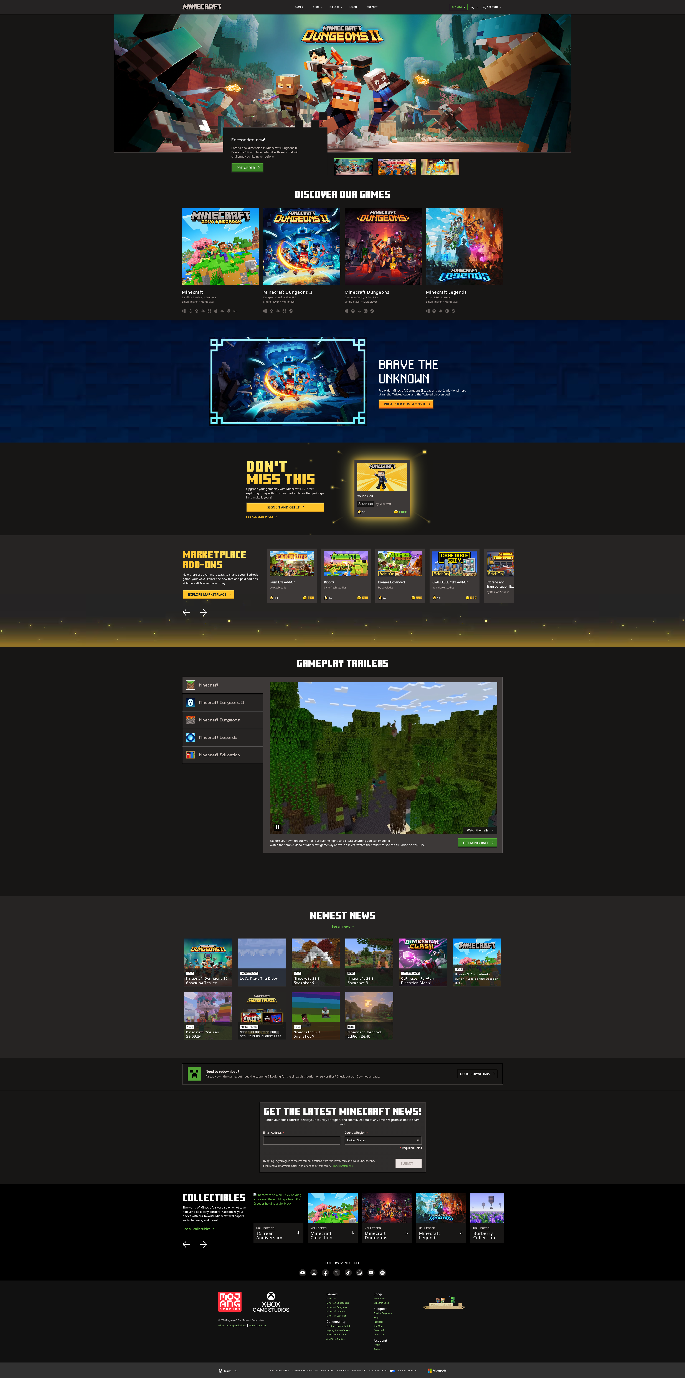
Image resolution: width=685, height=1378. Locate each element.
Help (376, 1317)
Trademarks (343, 1370)
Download (379, 1330)
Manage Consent (257, 1325)
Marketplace (380, 1298)
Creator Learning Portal (338, 1326)
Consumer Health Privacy (305, 1370)
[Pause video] (277, 827)
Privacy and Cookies (279, 1370)
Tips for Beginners (383, 1313)
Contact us (379, 1334)
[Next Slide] (203, 612)
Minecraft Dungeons (336, 1307)
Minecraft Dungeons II (337, 1302)
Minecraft (331, 1298)
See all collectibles (196, 1229)
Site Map (378, 1326)
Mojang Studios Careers (338, 1330)
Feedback (378, 1321)
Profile (377, 1344)
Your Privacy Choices (406, 1370)
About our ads (359, 1370)
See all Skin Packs (260, 516)
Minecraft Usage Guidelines (232, 1325)
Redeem (378, 1349)
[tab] (353, 166)
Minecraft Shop (381, 1302)
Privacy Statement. (342, 1166)
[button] (408, 1163)
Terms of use (327, 1370)
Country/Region (356, 1133)
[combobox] (383, 1140)
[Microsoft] (437, 1370)
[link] (302, 1272)
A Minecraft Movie (335, 1338)
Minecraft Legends (335, 1311)
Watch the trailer (478, 830)
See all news (341, 926)
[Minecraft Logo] (202, 7)
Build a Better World (336, 1334)
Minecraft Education (336, 1315)
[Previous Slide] (186, 612)
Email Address (273, 1133)
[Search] (475, 7)
